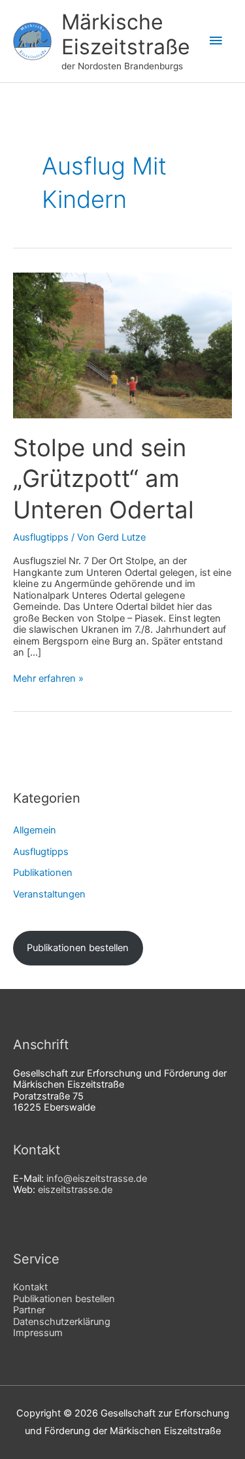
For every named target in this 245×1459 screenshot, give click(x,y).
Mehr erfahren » (48, 679)
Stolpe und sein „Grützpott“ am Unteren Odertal (103, 478)
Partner (29, 1310)
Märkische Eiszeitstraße (125, 34)
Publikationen (43, 873)
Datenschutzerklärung (61, 1322)
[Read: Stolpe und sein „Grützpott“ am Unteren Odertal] (122, 344)
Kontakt (30, 1287)
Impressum (38, 1333)
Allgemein (34, 830)
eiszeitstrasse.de (75, 1190)
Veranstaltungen (49, 894)
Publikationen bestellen (78, 948)
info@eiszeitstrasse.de (96, 1178)
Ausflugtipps (41, 537)
